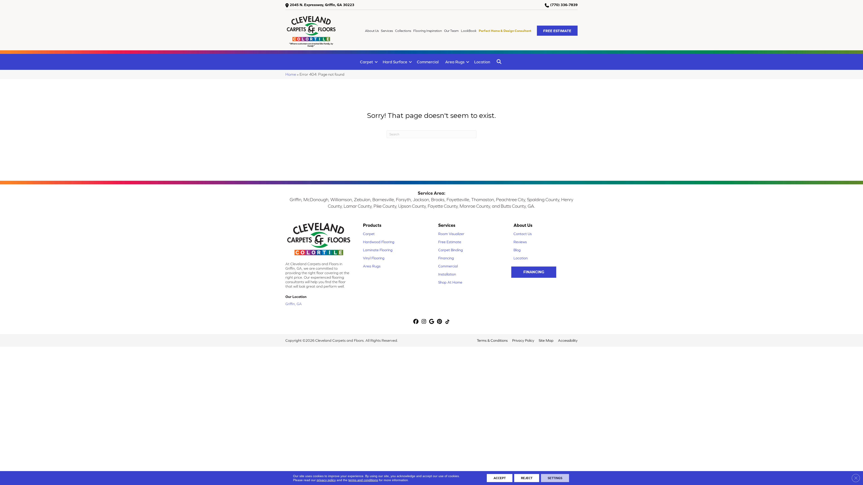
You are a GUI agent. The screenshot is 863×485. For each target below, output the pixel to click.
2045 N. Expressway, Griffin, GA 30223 (322, 5)
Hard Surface (395, 62)
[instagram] (424, 322)
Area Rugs (455, 62)
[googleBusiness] (432, 322)
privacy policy (326, 480)
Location (482, 62)
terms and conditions (363, 480)
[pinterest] (439, 322)
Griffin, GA (293, 304)
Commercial (428, 62)
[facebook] (416, 322)
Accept (500, 478)
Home (290, 74)
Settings (555, 478)
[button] (557, 31)
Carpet (366, 62)
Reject (526, 478)
